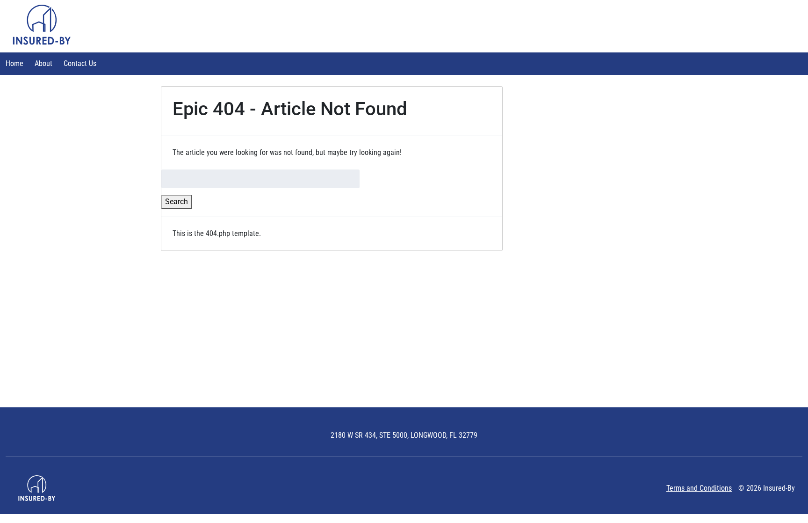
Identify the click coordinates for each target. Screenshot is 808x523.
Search (176, 201)
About (43, 63)
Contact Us (80, 63)
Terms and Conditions (699, 488)
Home (14, 63)
